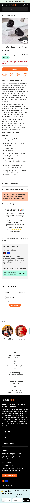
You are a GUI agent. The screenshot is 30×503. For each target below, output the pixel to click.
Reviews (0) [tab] (8, 292)
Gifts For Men (7, 339)
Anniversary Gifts (10, 14)
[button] (27, 5)
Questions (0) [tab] (22, 292)
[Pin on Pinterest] (13, 203)
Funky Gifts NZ (8, 485)
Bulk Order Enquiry (9, 475)
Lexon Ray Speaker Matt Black (9, 15)
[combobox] (15, 9)
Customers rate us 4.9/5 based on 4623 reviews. (15, 239)
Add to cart (15, 69)
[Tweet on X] (7, 203)
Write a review (15, 305)
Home (3, 14)
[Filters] (3, 297)
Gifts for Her (21, 339)
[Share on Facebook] (10, 203)
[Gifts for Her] (21, 331)
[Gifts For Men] (7, 331)
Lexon (18, 132)
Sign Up (26, 500)
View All (4, 321)
